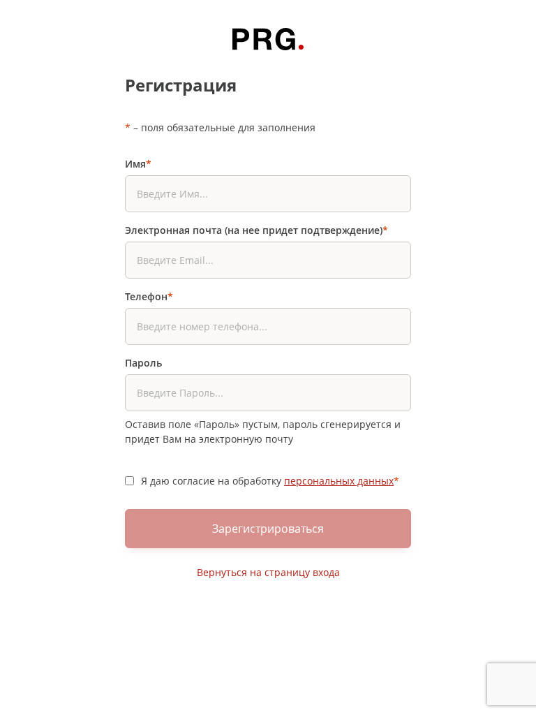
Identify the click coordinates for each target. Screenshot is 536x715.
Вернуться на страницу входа (268, 572)
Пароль (143, 362)
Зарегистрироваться (268, 528)
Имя (138, 163)
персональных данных (339, 480)
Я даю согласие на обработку (270, 480)
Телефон (149, 296)
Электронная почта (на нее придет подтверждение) (256, 230)
